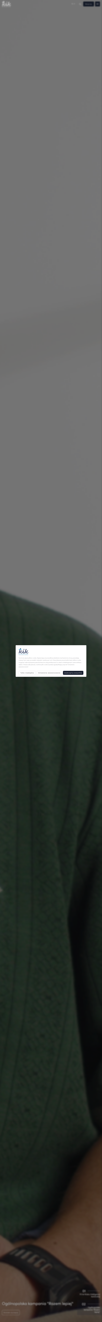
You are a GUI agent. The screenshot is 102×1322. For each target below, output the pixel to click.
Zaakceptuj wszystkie (73, 673)
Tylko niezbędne (27, 673)
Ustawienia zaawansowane (49, 673)
